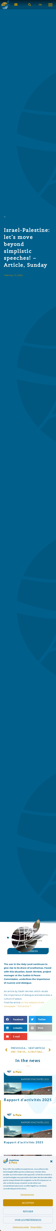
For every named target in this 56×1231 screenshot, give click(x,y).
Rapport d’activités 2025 (28, 1100)
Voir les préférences (28, 1220)
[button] (51, 1161)
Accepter (28, 1202)
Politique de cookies (21, 1227)
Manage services (27, 1194)
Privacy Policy (36, 1227)
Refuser (28, 1211)
